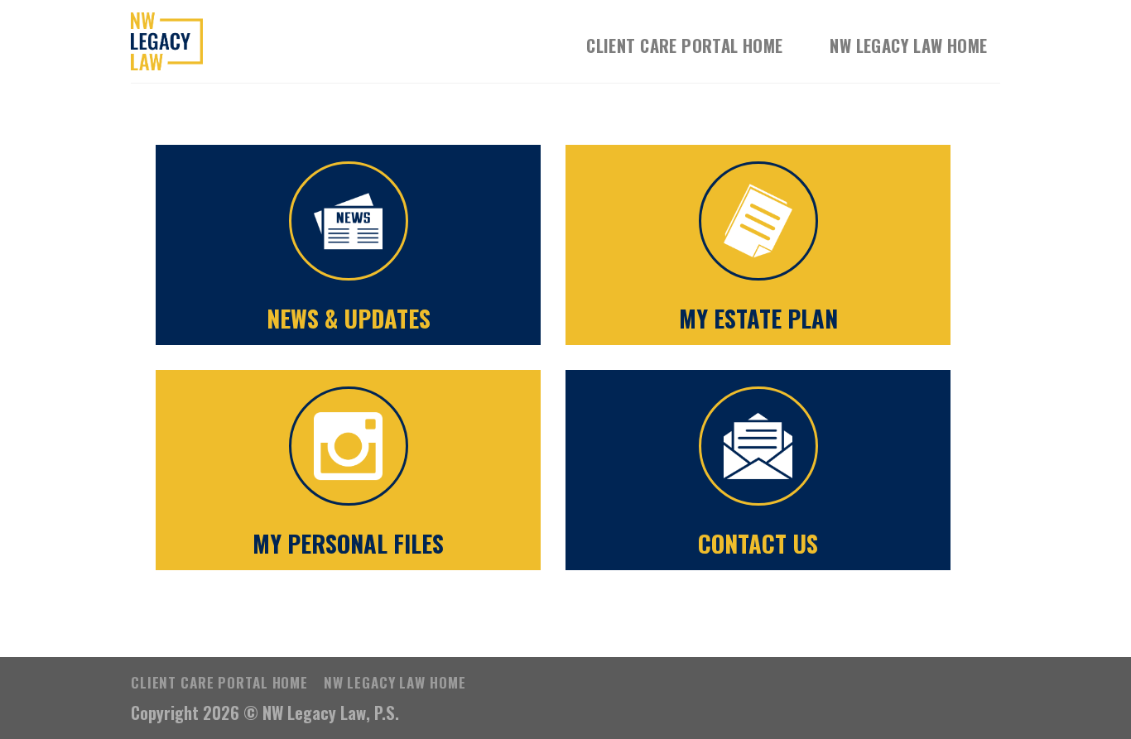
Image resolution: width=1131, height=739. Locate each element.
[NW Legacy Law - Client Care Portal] (213, 41)
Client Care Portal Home (684, 45)
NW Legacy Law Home (908, 45)
